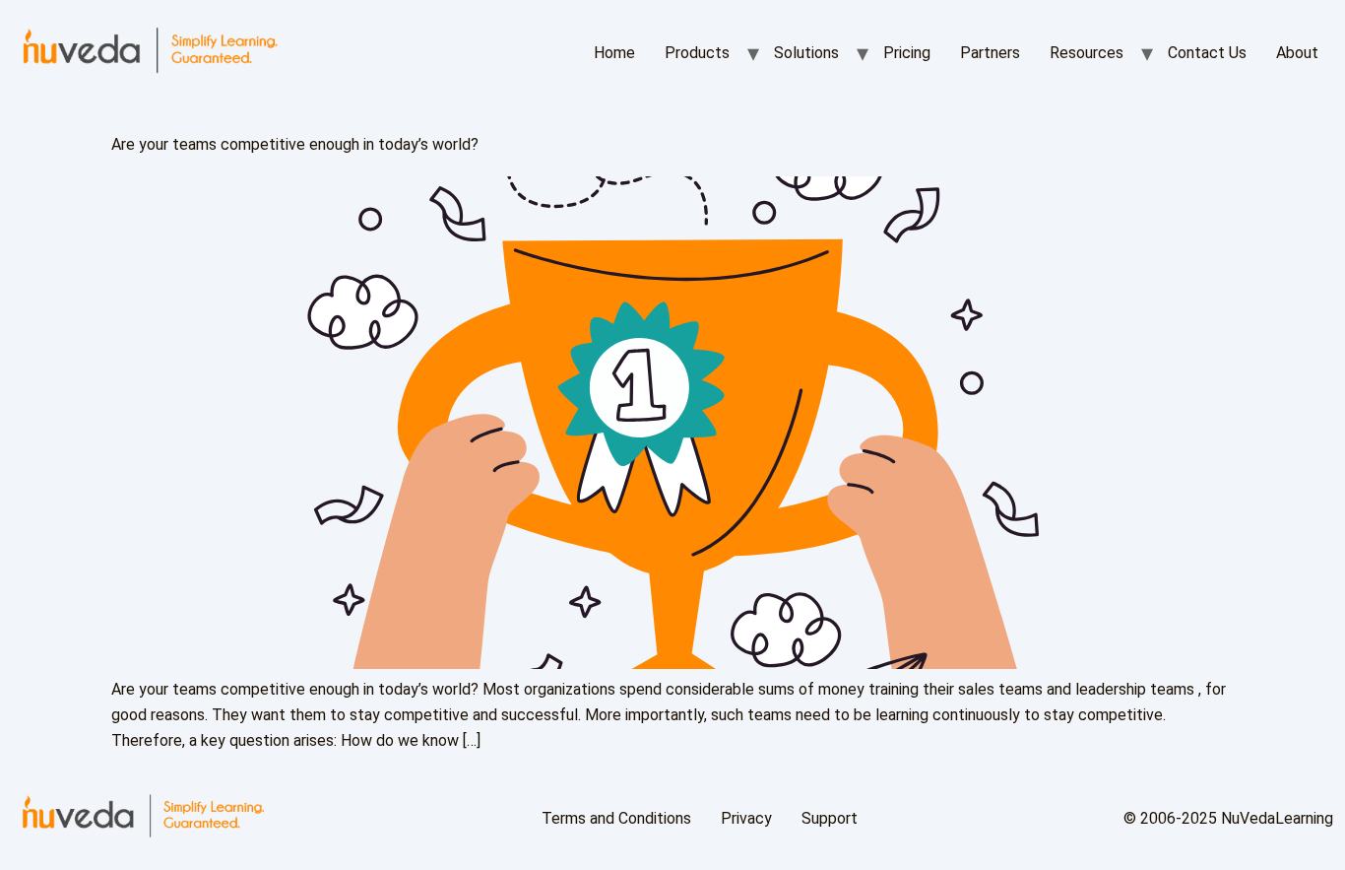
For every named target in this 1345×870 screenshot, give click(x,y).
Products (697, 52)
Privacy (746, 818)
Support (829, 818)
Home (614, 52)
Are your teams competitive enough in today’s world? (295, 144)
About (1297, 52)
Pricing (906, 52)
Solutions (806, 52)
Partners (990, 52)
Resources (1086, 52)
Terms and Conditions (616, 818)
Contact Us (1207, 52)
